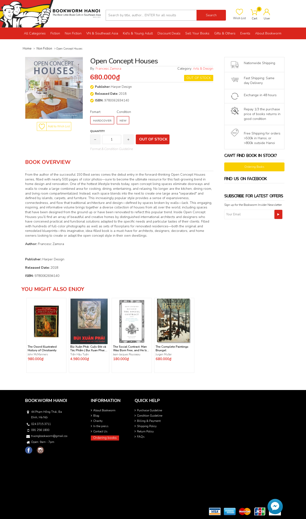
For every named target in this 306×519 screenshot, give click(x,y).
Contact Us (100, 431)
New (123, 121)
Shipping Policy (147, 426)
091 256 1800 (40, 430)
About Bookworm (104, 410)
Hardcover (102, 121)
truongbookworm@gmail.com (48, 436)
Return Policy (145, 431)
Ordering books (105, 437)
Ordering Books (254, 167)
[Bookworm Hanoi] (51, 13)
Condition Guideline (149, 416)
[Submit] (278, 214)
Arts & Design (203, 68)
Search (211, 15)
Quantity (97, 131)
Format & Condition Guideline (111, 149)
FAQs (141, 437)
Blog (96, 416)
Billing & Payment (149, 421)
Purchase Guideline (149, 410)
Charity (98, 421)
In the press (101, 426)
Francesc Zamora (109, 68)
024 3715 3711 (41, 424)
